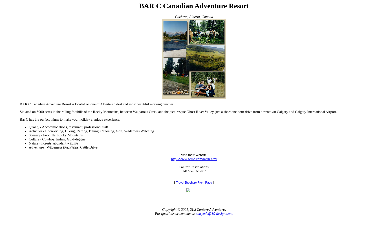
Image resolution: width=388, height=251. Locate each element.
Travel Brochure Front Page (194, 182)
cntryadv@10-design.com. (214, 213)
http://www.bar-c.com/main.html (194, 159)
